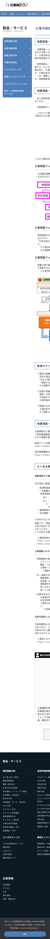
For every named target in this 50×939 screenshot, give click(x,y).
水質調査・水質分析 (11, 795)
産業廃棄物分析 (9, 816)
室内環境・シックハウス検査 (15, 791)
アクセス (6, 888)
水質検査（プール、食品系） (15, 802)
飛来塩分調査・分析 (11, 827)
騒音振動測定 (8, 780)
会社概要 (6, 885)
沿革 (5, 892)
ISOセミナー (8, 851)
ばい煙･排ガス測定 (11, 777)
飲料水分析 (7, 798)
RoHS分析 (41, 780)
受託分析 (41, 819)
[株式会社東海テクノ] (17, 5)
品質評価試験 (43, 770)
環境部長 (6, 847)
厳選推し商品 (42, 826)
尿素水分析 (41, 788)
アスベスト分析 (9, 809)
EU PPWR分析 (43, 808)
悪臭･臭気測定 (9, 784)
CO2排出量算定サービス (13, 843)
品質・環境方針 (9, 899)
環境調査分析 (9, 770)
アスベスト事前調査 (11, 813)
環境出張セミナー (10, 858)
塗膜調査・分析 (9, 830)
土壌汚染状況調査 (10, 823)
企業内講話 (7, 854)
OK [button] (25, 934)
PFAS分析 (7, 805)
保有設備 (6, 895)
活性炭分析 (41, 784)
